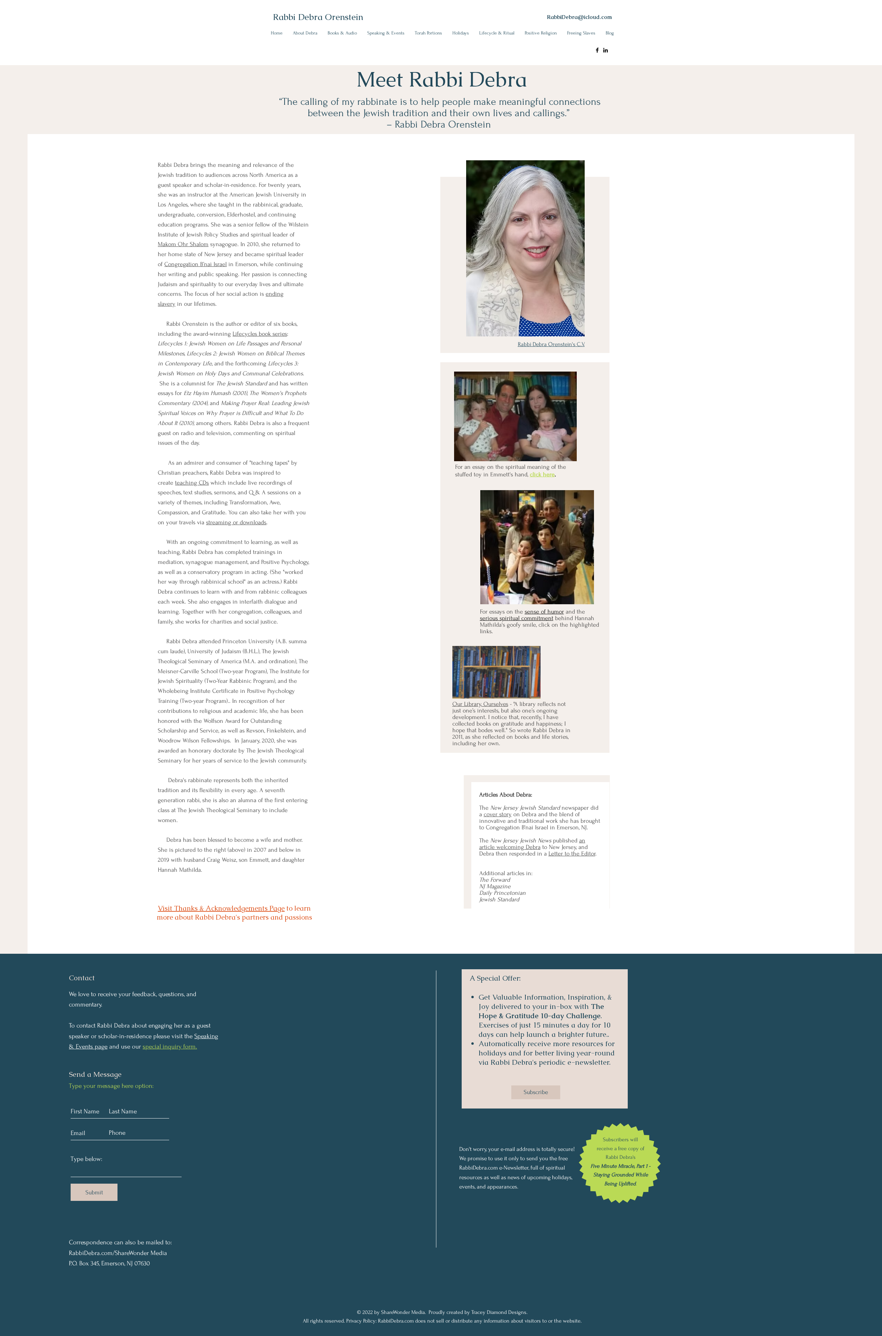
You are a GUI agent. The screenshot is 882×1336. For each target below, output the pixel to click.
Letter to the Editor (571, 853)
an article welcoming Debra (532, 843)
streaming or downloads (236, 522)
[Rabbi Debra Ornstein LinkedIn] (605, 50)
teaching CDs (192, 482)
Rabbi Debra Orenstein (318, 16)
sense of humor (544, 611)
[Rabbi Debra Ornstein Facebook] (597, 50)
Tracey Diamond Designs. (499, 1312)
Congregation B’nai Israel (195, 264)
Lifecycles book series (260, 334)
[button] (305, 33)
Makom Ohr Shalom (183, 244)
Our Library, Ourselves (480, 704)
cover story (498, 814)
